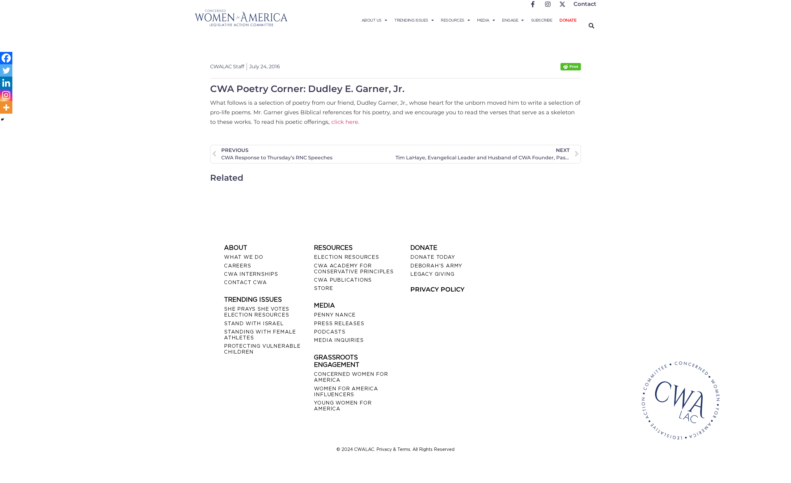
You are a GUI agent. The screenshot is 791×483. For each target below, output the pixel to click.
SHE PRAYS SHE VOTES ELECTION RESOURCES (256, 312)
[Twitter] (6, 70)
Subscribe (541, 20)
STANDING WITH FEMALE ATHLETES (260, 335)
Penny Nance (335, 315)
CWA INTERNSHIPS (251, 274)
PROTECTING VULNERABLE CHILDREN (262, 349)
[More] (6, 107)
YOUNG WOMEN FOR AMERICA (342, 406)
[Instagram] (6, 95)
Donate (568, 20)
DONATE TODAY (432, 257)
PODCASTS (329, 332)
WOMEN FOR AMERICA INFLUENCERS (346, 391)
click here (344, 122)
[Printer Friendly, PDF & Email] (570, 69)
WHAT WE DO (243, 257)
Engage (510, 20)
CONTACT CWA (245, 282)
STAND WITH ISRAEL (254, 323)
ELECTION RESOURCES (346, 257)
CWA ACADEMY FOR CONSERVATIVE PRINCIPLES (353, 269)
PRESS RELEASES (339, 323)
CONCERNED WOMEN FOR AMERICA (351, 377)
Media (483, 20)
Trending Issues (411, 20)
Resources (452, 20)
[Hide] (2, 119)
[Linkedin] (6, 83)
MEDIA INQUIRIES (338, 340)
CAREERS (237, 266)
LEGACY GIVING (432, 274)
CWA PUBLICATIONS (343, 280)
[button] (591, 25)
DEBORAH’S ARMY (436, 266)
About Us (372, 20)
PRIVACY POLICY (437, 289)
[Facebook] (6, 58)
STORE (323, 288)
